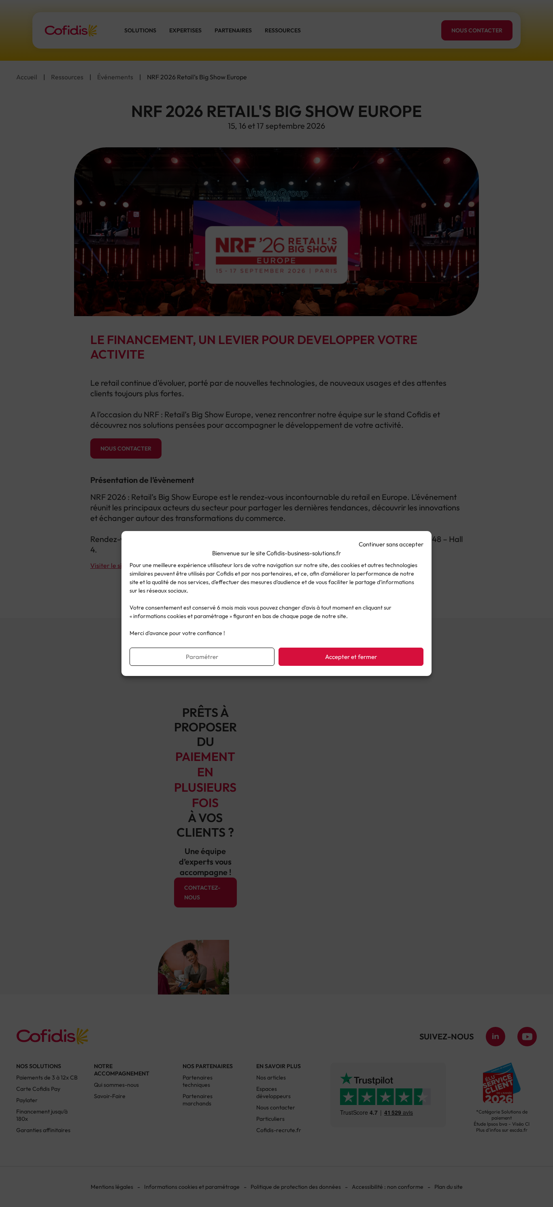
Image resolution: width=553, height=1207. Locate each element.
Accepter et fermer (351, 657)
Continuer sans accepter (391, 544)
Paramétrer (202, 657)
